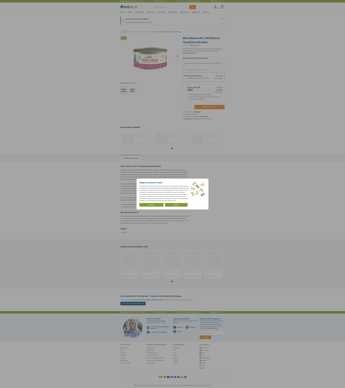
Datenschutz (157, 198)
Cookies (168, 198)
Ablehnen (176, 205)
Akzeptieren (151, 205)
